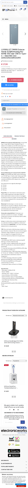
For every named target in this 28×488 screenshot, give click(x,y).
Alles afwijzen (21, 486)
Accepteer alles (20, 484)
